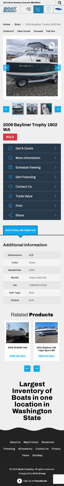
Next (58, 68)
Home (6, 24)
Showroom (47, 442)
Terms (25, 455)
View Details (17, 356)
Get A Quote (24, 148)
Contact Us (24, 186)
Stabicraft (8, 31)
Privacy (56, 448)
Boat (18, 24)
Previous (6, 68)
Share (20, 215)
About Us (15, 442)
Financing (9, 448)
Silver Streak (23, 31)
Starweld (38, 31)
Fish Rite (50, 31)
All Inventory (25, 448)
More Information (28, 158)
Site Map (37, 455)
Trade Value (24, 196)
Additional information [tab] (20, 230)
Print (19, 205)
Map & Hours (31, 442)
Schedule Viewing (28, 167)
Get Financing (26, 177)
